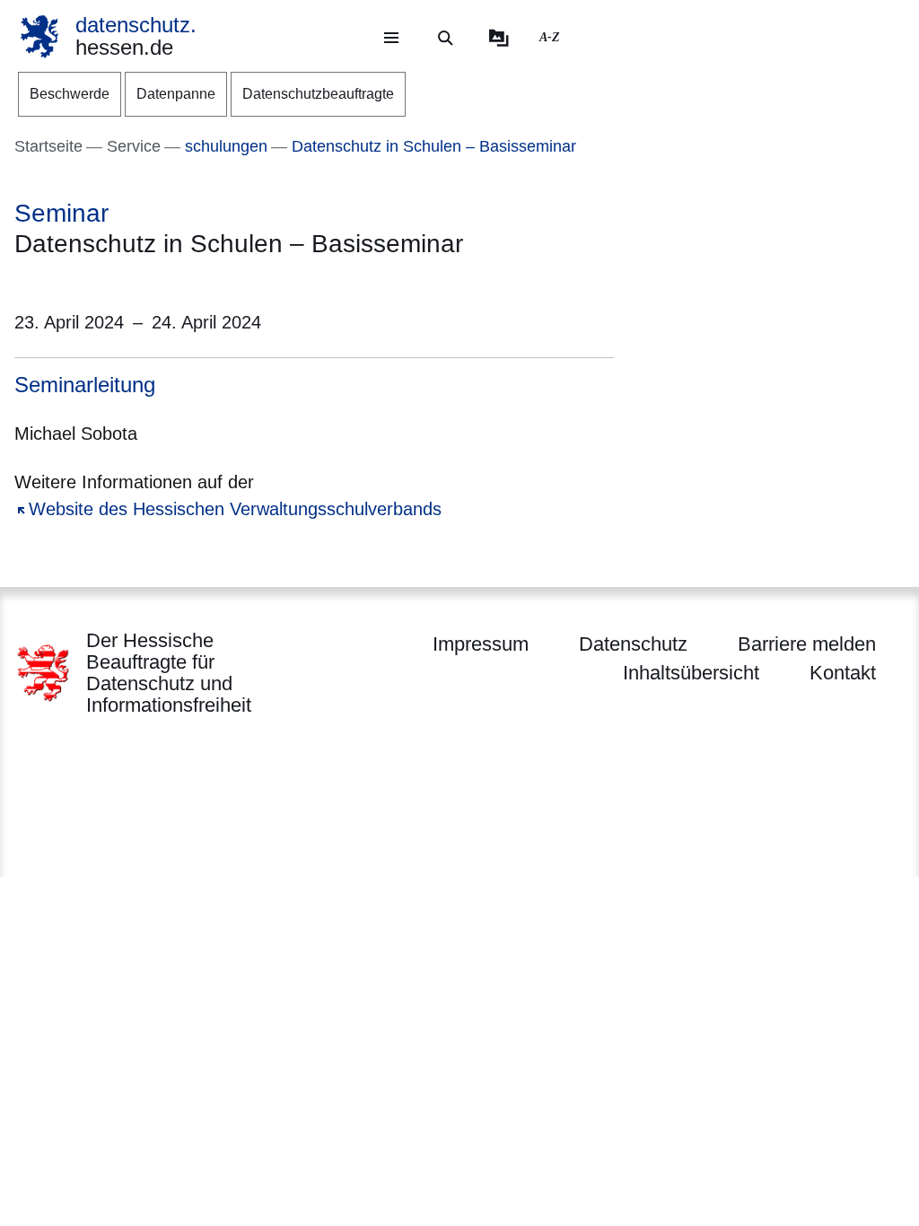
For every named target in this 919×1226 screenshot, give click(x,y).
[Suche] (445, 38)
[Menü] (391, 38)
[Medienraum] (499, 38)
